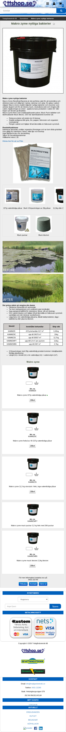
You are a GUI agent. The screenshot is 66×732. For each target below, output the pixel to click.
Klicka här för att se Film (13, 141)
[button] (54, 3)
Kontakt (33, 584)
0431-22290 (36, 688)
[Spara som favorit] (54, 24)
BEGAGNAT (33, 720)
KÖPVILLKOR (33, 724)
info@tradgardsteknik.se (35, 684)
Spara (55, 606)
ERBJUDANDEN (33, 712)
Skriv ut (43, 584)
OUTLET (33, 716)
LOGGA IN (33, 705)
